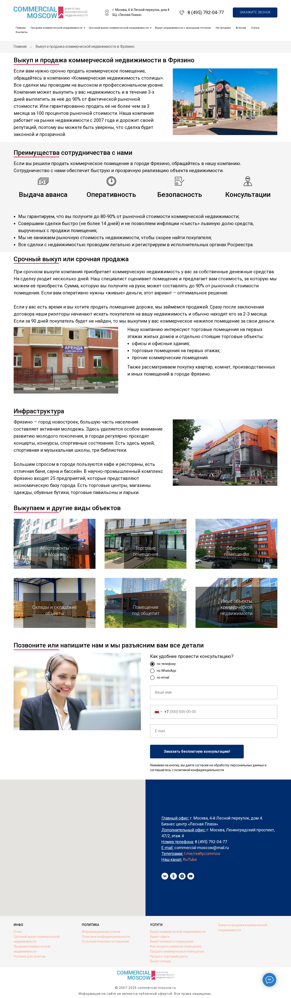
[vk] (164, 876)
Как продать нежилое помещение (175, 946)
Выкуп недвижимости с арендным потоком (183, 27)
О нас (18, 931)
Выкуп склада (160, 961)
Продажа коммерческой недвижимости (56, 27)
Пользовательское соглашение (105, 941)
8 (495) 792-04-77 (206, 12)
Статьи (255, 27)
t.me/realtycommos (202, 853)
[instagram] (182, 876)
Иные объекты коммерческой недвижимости (236, 607)
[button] (255, 13)
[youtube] (190, 876)
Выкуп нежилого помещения (171, 941)
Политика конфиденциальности (106, 936)
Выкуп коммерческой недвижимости (178, 931)
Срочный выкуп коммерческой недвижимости (119, 27)
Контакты (22, 32)
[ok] (173, 876)
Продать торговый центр (169, 956)
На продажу (223, 27)
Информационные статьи (101, 931)
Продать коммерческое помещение (177, 951)
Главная (21, 27)
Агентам (241, 27)
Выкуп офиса (160, 936)
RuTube (190, 859)
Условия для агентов (29, 956)
